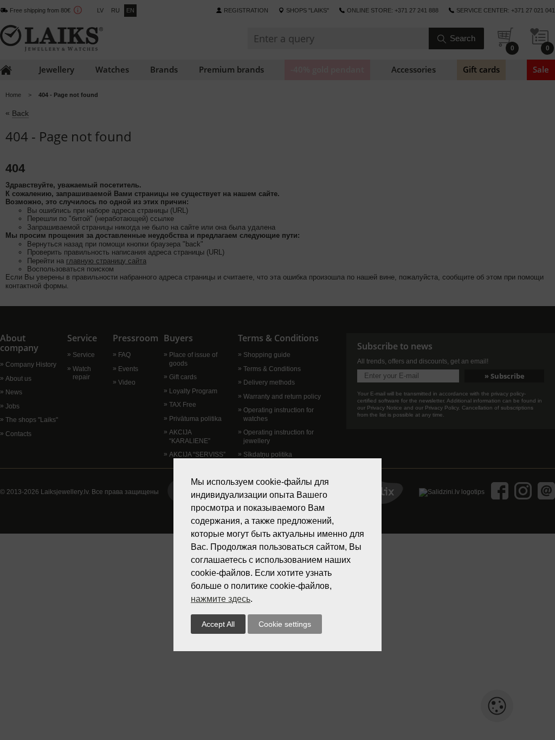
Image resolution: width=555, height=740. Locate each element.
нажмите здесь (220, 598)
